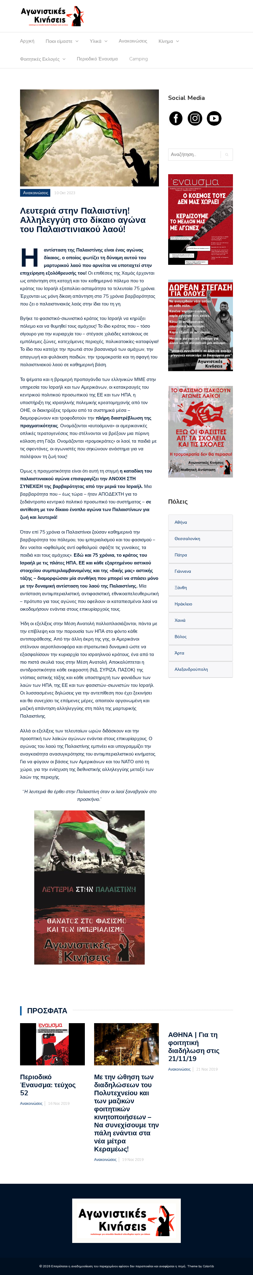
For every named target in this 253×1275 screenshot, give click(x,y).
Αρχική (27, 41)
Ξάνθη (181, 588)
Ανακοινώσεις (133, 41)
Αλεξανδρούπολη (191, 669)
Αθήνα (181, 522)
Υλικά (96, 41)
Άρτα (179, 653)
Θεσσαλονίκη (187, 539)
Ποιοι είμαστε (59, 41)
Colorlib (208, 1266)
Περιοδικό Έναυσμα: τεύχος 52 (48, 1085)
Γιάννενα (183, 571)
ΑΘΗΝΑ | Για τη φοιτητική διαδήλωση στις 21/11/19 (193, 1047)
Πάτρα (181, 555)
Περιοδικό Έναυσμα (97, 59)
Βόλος (181, 637)
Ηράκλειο (183, 604)
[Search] (227, 154)
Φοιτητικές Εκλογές (40, 59)
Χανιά (180, 620)
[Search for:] (194, 154)
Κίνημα (166, 41)
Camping (138, 59)
